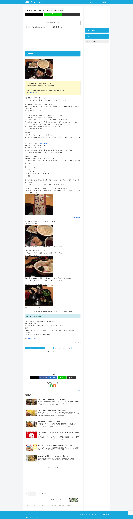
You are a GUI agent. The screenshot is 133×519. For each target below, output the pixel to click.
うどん (48, 348)
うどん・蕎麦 (29, 348)
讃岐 (60, 348)
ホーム (81, 514)
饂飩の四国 (43, 143)
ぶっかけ (64, 348)
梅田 (39, 348)
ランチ (74, 348)
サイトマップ (106, 514)
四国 (56, 348)
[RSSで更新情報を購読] (54, 385)
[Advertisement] (52, 39)
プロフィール (87, 514)
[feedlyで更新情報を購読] (51, 385)
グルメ (35, 348)
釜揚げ (70, 348)
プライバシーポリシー (96, 514)
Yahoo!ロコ (32, 92)
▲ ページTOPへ (75, 217)
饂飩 (52, 348)
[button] (71, 14)
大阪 (43, 348)
